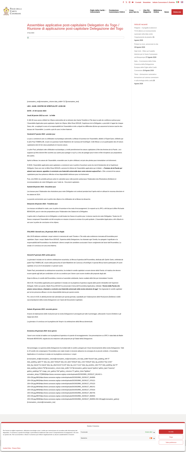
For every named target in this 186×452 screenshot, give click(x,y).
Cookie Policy (7, 448)
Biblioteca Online (158, 11)
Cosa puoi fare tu (134, 11)
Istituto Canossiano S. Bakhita (164, 2)
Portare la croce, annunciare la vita (146, 44)
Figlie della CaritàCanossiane (97, 11)
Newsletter (147, 2)
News (166, 12)
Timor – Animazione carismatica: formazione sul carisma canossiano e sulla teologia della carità (146, 77)
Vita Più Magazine (147, 11)
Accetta (171, 432)
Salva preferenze (171, 442)
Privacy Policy (16, 448)
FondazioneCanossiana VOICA (117, 11)
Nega (171, 437)
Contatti (138, 2)
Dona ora (177, 12)
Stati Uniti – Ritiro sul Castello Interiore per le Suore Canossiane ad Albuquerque (145, 54)
